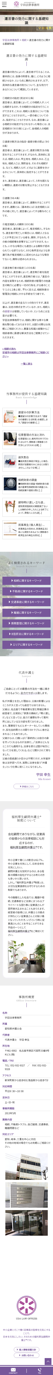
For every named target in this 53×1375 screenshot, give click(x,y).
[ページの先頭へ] (48, 1361)
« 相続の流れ (9, 348)
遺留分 (8, 311)
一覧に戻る (26, 363)
